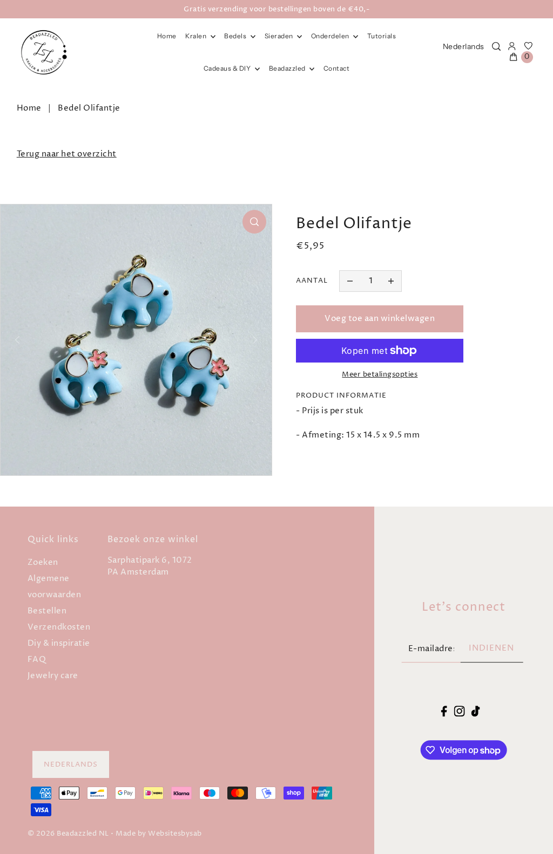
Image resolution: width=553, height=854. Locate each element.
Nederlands (463, 46)
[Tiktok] (475, 711)
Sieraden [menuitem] (280, 36)
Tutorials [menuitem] (381, 36)
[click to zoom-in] (254, 222)
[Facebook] (444, 711)
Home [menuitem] (167, 36)
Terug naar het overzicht (67, 154)
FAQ (37, 659)
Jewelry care (53, 675)
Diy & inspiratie (59, 643)
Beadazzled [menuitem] (288, 68)
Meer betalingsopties (379, 374)
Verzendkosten (59, 627)
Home (29, 108)
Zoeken (43, 562)
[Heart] (528, 46)
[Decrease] (350, 281)
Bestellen (47, 611)
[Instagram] (459, 711)
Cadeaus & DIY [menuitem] (228, 68)
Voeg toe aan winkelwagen (380, 318)
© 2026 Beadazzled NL (68, 833)
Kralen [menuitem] (196, 36)
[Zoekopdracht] (496, 46)
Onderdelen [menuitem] (331, 36)
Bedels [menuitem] (236, 36)
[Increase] (391, 281)
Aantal (312, 280)
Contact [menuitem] (336, 68)
